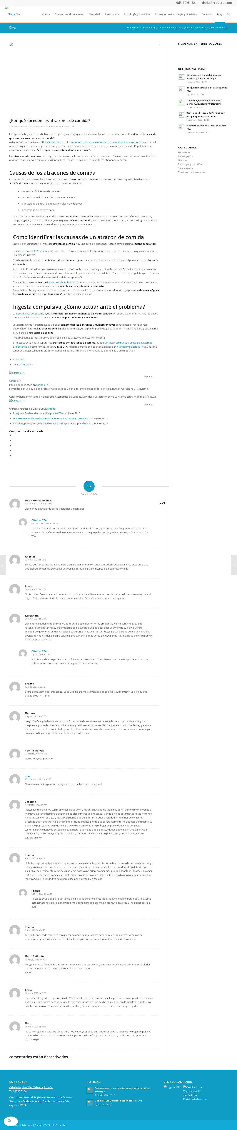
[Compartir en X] (14, 440)
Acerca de (18, 359)
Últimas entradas (22, 364)
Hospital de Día (51, 142)
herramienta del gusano (29, 313)
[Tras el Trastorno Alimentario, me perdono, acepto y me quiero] (3, 565)
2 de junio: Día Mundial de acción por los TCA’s (38, 413)
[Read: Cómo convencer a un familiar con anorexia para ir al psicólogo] (181, 77)
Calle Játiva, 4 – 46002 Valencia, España (31, 1087)
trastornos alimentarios (60, 282)
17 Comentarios (37, 126)
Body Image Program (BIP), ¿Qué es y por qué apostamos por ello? (50, 423)
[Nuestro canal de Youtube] (206, 51)
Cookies (38, 1125)
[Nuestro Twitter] (195, 51)
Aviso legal (27, 1125)
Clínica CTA (15, 380)
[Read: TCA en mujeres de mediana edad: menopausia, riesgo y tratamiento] (181, 102)
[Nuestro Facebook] (183, 51)
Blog (12, 27)
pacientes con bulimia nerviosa (89, 142)
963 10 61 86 (19, 1091)
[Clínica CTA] (32, 372)
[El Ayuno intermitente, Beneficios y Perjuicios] (234, 565)
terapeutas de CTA (27, 251)
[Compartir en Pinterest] (14, 445)
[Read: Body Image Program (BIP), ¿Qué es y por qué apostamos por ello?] (181, 115)
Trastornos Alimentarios (62, 126)
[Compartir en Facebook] (14, 435)
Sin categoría (185, 168)
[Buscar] (228, 14)
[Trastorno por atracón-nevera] (84, 79)
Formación (184, 152)
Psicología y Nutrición (190, 164)
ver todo (50, 408)
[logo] (12, 14)
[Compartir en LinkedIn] (14, 450)
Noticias (182, 160)
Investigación (185, 156)
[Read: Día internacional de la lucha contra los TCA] (181, 127)
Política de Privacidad (55, 1125)
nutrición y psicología (129, 346)
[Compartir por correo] (14, 455)
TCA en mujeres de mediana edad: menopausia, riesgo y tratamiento (51, 418)
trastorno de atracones (127, 142)
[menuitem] (46, 14)
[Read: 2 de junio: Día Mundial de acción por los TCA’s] (181, 89)
